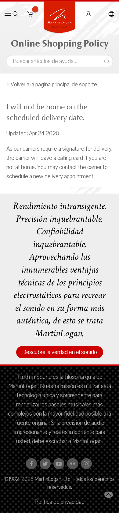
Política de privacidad (59, 502)
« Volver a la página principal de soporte (51, 85)
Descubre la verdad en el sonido (59, 352)
